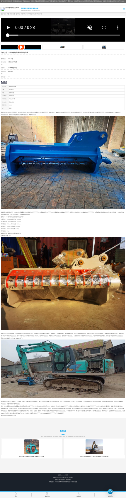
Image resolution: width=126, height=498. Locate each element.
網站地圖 (74, 481)
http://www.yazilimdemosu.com (8, 415)
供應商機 (12, 14)
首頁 (8, 14)
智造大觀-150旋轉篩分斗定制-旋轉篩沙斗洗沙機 (31, 456)
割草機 (18, 14)
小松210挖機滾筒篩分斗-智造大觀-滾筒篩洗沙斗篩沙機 (94, 456)
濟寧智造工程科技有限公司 (60, 479)
